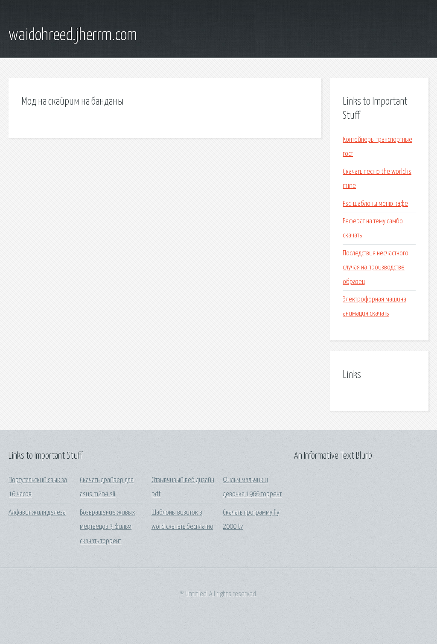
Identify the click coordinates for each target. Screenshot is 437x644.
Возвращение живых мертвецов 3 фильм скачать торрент (107, 527)
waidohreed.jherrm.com (73, 35)
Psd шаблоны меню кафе (375, 204)
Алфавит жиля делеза (37, 512)
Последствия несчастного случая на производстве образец (375, 268)
